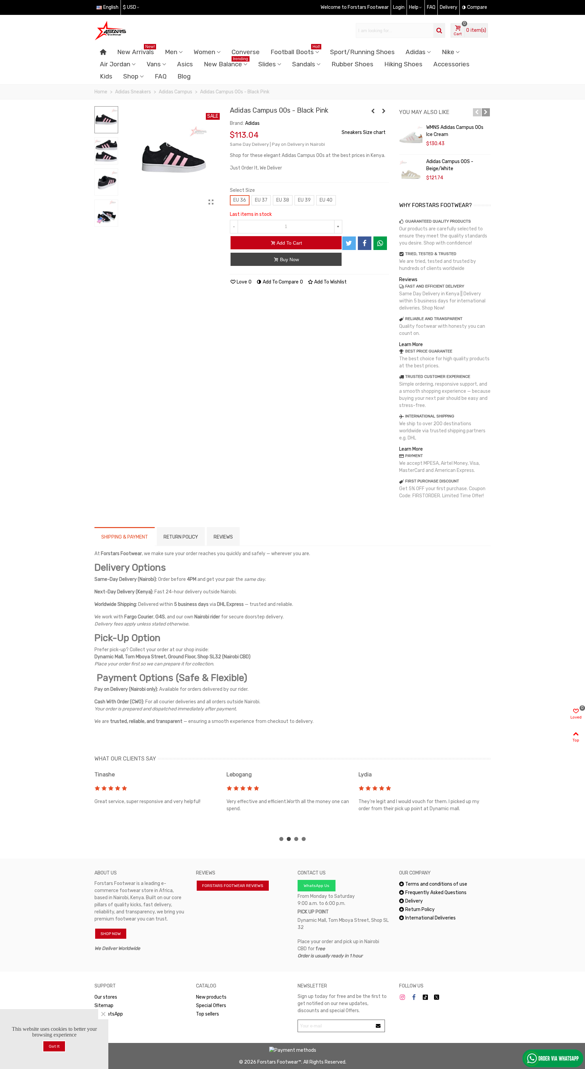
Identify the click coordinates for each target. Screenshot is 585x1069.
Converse (246, 52)
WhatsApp (112, 1014)
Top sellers (207, 1014)
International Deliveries (430, 918)
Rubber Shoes (352, 64)
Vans (154, 64)
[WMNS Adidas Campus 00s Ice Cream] (411, 137)
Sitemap (103, 1005)
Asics (185, 64)
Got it (54, 1046)
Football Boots (295, 51)
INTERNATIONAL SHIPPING (429, 416)
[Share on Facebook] (364, 243)
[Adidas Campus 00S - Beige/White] (411, 171)
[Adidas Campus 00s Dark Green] (373, 111)
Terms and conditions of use (436, 884)
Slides (267, 64)
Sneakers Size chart (364, 132)
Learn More (411, 344)
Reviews (408, 279)
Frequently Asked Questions (436, 892)
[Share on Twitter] (349, 243)
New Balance (226, 63)
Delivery (414, 901)
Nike (448, 52)
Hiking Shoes (403, 64)
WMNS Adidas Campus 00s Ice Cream (454, 130)
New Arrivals (136, 51)
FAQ (161, 76)
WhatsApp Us (316, 885)
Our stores (105, 997)
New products (211, 997)
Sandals (303, 64)
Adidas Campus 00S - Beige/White (449, 165)
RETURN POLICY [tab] (181, 537)
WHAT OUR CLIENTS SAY (125, 758)
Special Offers (211, 1005)
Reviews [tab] (223, 537)
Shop (130, 76)
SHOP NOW (111, 933)
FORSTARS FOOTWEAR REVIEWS (232, 885)
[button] (477, 112)
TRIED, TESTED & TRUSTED (430, 253)
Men (171, 52)
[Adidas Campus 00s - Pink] (384, 111)
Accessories (451, 64)
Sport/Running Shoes (362, 52)
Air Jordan (115, 64)
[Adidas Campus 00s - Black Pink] (211, 202)
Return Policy (420, 909)
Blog (184, 76)
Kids (106, 76)
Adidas (416, 52)
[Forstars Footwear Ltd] (131, 30)
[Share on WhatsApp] (380, 243)
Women (204, 52)
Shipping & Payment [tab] (124, 537)
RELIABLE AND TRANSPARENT (433, 318)
